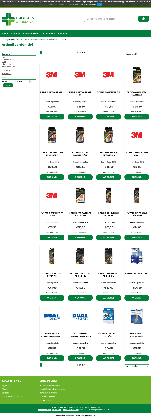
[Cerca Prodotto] (143, 19)
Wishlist (5, 389)
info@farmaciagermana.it (49, 410)
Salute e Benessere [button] (21, 33)
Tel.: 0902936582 (70, 410)
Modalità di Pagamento (49, 385)
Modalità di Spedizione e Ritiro (52, 389)
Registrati (6, 385)
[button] (137, 54)
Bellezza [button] (63, 33)
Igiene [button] (35, 33)
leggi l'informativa (127, 2)
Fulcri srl (91, 415)
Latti (39, 39)
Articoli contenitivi (8, 66)
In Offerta (7, 74)
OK (100, 4)
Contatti (5, 393)
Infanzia (20, 39)
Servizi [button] (44, 33)
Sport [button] (54, 33)
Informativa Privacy (47, 396)
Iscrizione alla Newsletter (12, 396)
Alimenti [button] (5, 33)
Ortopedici (46, 39)
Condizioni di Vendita (48, 393)
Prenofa (70, 415)
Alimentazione (30, 39)
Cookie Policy (45, 400)
